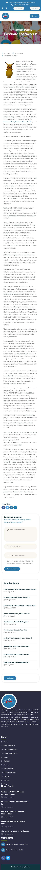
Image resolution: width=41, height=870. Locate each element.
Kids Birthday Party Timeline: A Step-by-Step (19, 605)
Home (6, 742)
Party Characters (9, 746)
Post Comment (13, 569)
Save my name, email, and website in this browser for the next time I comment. (20, 562)
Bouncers (7, 765)
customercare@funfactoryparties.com (17, 844)
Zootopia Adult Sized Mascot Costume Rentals (20, 589)
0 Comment (19, 53)
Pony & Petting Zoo (10, 753)
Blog (5, 784)
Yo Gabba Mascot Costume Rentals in (17, 597)
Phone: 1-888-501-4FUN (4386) (14, 850)
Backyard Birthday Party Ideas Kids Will (18, 638)
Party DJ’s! (7, 776)
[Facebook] (3, 858)
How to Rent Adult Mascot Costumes (16, 646)
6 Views (7, 53)
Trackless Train (8, 769)
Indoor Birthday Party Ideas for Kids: (17, 614)
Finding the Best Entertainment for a (16, 662)
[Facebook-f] (2, 8)
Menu (35, 16)
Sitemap (6, 780)
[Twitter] (6, 8)
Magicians (7, 761)
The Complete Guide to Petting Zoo (16, 622)
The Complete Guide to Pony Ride (15, 630)
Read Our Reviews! (10, 772)
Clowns (6, 757)
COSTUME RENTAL (10, 749)
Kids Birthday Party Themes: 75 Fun (16, 654)
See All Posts (10, 678)
